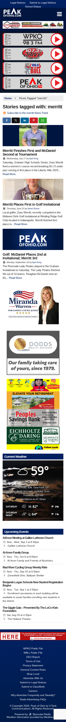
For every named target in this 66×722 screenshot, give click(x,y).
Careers (33, 690)
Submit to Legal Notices (43, 2)
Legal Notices (17, 2)
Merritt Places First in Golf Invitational (31, 204)
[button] (59, 14)
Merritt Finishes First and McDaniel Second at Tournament (29, 152)
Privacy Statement (33, 665)
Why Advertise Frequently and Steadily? (33, 695)
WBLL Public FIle (33, 652)
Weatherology (51, 717)
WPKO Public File (33, 648)
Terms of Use (33, 661)
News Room (33, 208)
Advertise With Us (33, 678)
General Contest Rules (33, 669)
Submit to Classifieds (33, 686)
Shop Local (33, 673)
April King (33, 158)
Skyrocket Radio (41, 714)
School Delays (33, 6)
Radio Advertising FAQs (33, 699)
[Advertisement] (33, 25)
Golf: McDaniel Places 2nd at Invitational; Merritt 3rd (24, 256)
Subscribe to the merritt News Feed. (27, 112)
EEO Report (33, 657)
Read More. (9, 174)
